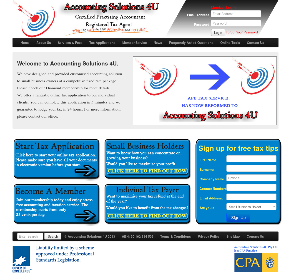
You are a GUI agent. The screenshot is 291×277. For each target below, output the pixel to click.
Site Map (233, 236)
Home (25, 42)
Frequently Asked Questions (191, 42)
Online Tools (230, 42)
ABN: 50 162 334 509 (137, 236)
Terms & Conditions (175, 236)
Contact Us (255, 42)
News (158, 42)
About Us (43, 42)
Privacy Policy (209, 236)
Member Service (134, 42)
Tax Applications (102, 42)
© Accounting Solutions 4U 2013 (90, 236)
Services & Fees (70, 42)
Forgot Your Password (242, 32)
